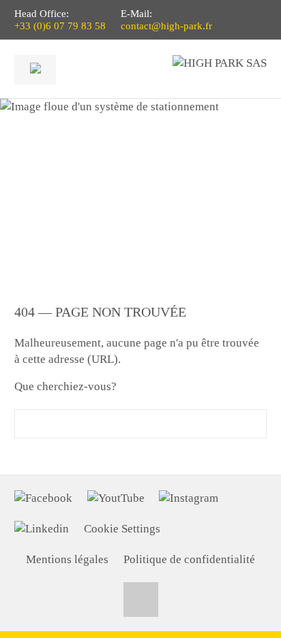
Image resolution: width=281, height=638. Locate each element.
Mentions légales (67, 559)
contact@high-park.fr (166, 25)
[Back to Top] (140, 599)
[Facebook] (43, 498)
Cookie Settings (122, 528)
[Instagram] (188, 498)
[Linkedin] (41, 529)
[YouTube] (116, 498)
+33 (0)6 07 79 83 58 (60, 25)
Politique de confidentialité (189, 559)
